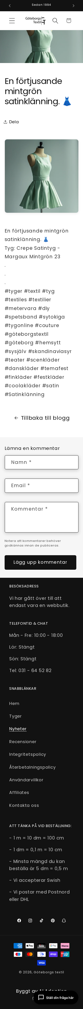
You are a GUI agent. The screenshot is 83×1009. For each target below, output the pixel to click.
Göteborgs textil (49, 972)
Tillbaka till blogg (45, 418)
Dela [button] (14, 122)
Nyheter (18, 729)
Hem (14, 703)
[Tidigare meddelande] (10, 6)
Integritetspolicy (27, 754)
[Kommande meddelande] (73, 6)
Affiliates (19, 792)
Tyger (15, 716)
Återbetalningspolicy (32, 767)
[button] (11, 20)
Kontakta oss (24, 805)
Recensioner (23, 742)
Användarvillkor (26, 780)
